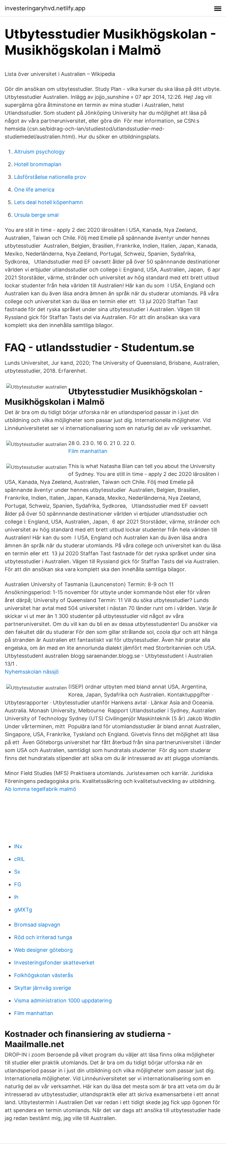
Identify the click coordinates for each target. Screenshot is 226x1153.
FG (17, 884)
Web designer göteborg (43, 950)
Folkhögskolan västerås (43, 975)
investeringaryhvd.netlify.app (45, 8)
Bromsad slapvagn (37, 925)
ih (16, 897)
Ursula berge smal (36, 215)
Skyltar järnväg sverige (42, 988)
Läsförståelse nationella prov (50, 177)
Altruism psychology (39, 152)
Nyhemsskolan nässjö (32, 672)
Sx (17, 872)
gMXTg (23, 910)
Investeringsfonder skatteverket (54, 962)
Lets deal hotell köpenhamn (48, 202)
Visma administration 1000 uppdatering (63, 1000)
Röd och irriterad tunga (43, 937)
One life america (34, 189)
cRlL (19, 859)
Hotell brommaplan (38, 164)
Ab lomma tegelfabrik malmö (40, 789)
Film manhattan (87, 451)
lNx (18, 846)
